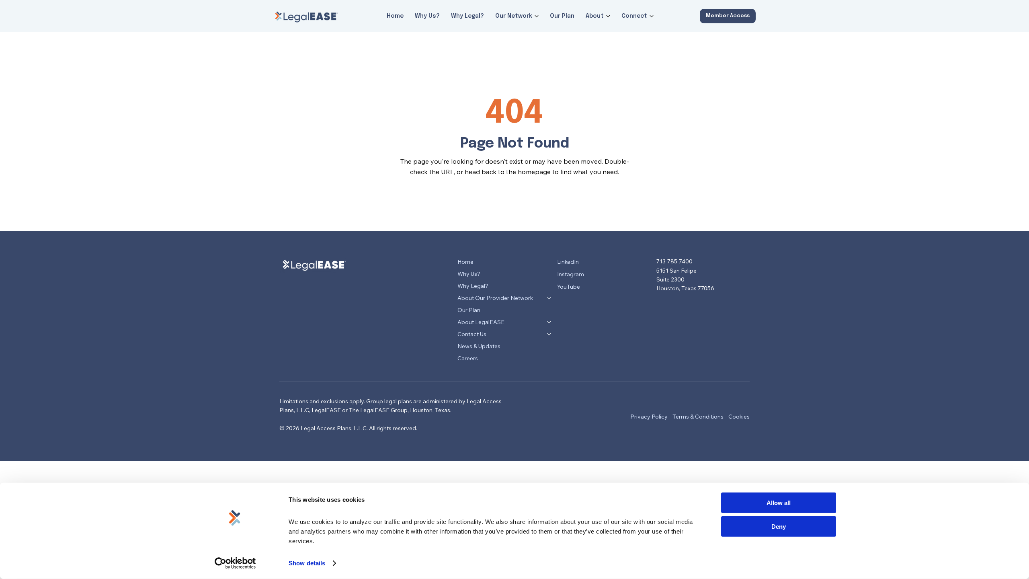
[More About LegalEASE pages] (549, 322)
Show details (307, 563)
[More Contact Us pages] (549, 334)
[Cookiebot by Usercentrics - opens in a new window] (235, 563)
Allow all (779, 502)
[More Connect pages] (652, 16)
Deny (778, 526)
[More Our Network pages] (537, 16)
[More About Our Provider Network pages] (549, 298)
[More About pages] (608, 16)
